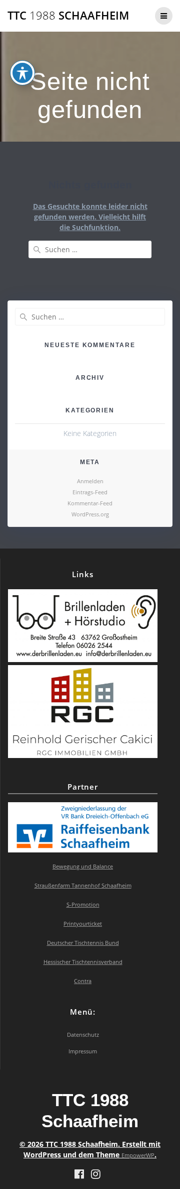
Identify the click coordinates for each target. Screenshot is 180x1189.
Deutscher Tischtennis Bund (83, 942)
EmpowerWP (138, 1155)
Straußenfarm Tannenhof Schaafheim (83, 885)
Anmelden (90, 481)
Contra (83, 981)
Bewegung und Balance (82, 866)
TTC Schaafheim (68, 15)
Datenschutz (83, 1034)
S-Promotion (83, 904)
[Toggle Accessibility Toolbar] (22, 73)
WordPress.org (90, 514)
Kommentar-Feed (90, 503)
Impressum (82, 1051)
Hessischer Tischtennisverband (83, 961)
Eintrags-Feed (90, 492)
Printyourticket (83, 923)
